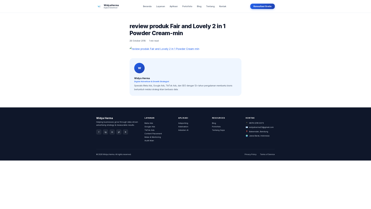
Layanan (160, 6)
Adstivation (183, 126)
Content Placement (153, 133)
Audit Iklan (149, 140)
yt (119, 132)
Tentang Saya (218, 130)
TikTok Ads (149, 130)
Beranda (147, 6)
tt (125, 132)
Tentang (210, 6)
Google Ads (149, 126)
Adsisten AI (183, 130)
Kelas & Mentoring (152, 137)
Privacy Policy (251, 154)
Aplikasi (174, 6)
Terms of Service (267, 154)
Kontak (222, 6)
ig (106, 132)
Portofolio (187, 6)
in (112, 132)
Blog (199, 6)
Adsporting (183, 123)
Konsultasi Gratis (262, 6)
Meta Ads (148, 123)
